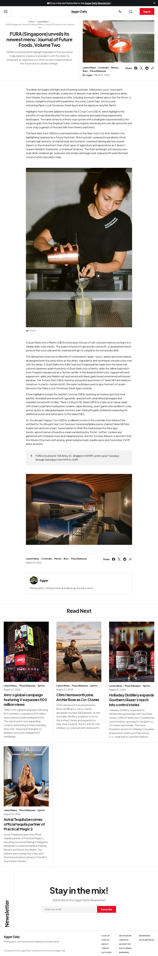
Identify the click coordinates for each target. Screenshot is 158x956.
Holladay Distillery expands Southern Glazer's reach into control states (131, 700)
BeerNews (144, 936)
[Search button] (130, 11)
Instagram (125, 936)
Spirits (41, 685)
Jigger (89, 75)
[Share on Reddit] (147, 68)
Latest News (42, 22)
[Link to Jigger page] (34, 580)
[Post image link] (26, 652)
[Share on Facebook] (136, 68)
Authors (107, 952)
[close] (154, 3)
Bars (85, 71)
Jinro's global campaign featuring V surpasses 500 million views (25, 699)
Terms (105, 948)
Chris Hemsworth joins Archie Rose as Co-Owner (77, 697)
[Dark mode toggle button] (120, 11)
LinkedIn (124, 940)
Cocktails (103, 67)
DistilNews (125, 948)
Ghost (48, 951)
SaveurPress (146, 940)
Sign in (105, 940)
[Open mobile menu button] (5, 11)
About (105, 944)
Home (31, 22)
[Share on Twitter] (141, 68)
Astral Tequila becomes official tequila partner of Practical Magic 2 (24, 824)
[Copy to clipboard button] (152, 68)
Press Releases (98, 71)
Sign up (106, 936)
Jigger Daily (60, 951)
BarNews (124, 952)
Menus (114, 67)
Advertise (125, 944)
